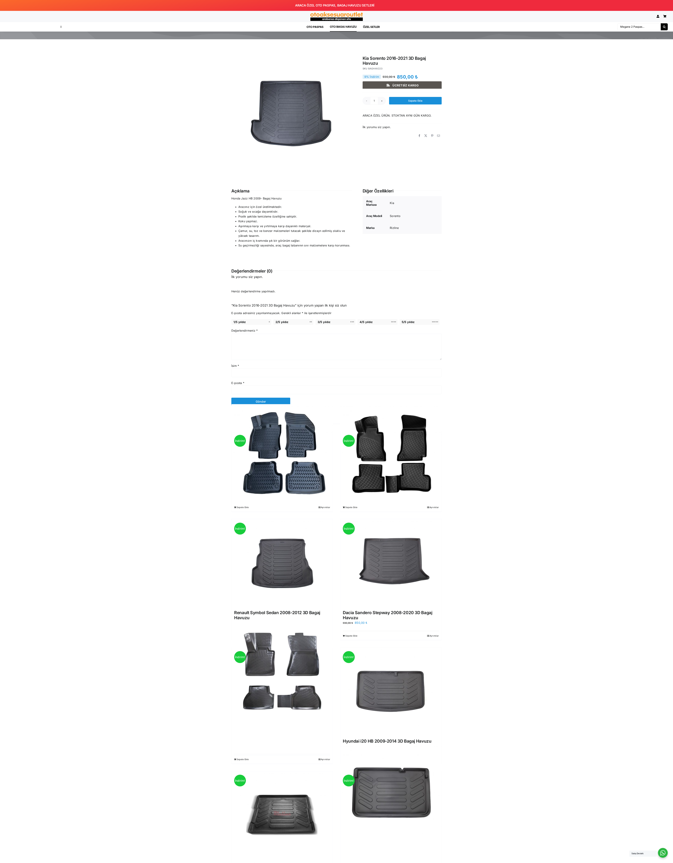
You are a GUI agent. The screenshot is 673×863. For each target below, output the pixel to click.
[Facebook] (419, 135)
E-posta (237, 383)
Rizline (394, 228)
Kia (392, 203)
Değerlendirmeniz (244, 330)
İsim (235, 366)
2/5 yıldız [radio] (282, 322)
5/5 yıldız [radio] (408, 322)
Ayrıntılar (325, 507)
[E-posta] (438, 135)
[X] (426, 135)
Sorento (395, 216)
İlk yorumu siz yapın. (377, 127)
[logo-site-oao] (336, 13)
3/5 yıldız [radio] (324, 322)
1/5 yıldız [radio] (239, 322)
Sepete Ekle (415, 100)
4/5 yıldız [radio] (366, 322)
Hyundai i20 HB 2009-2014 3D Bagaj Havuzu (387, 741)
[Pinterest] (432, 135)
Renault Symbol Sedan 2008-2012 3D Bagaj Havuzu (277, 615)
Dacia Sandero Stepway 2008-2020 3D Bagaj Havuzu (387, 615)
